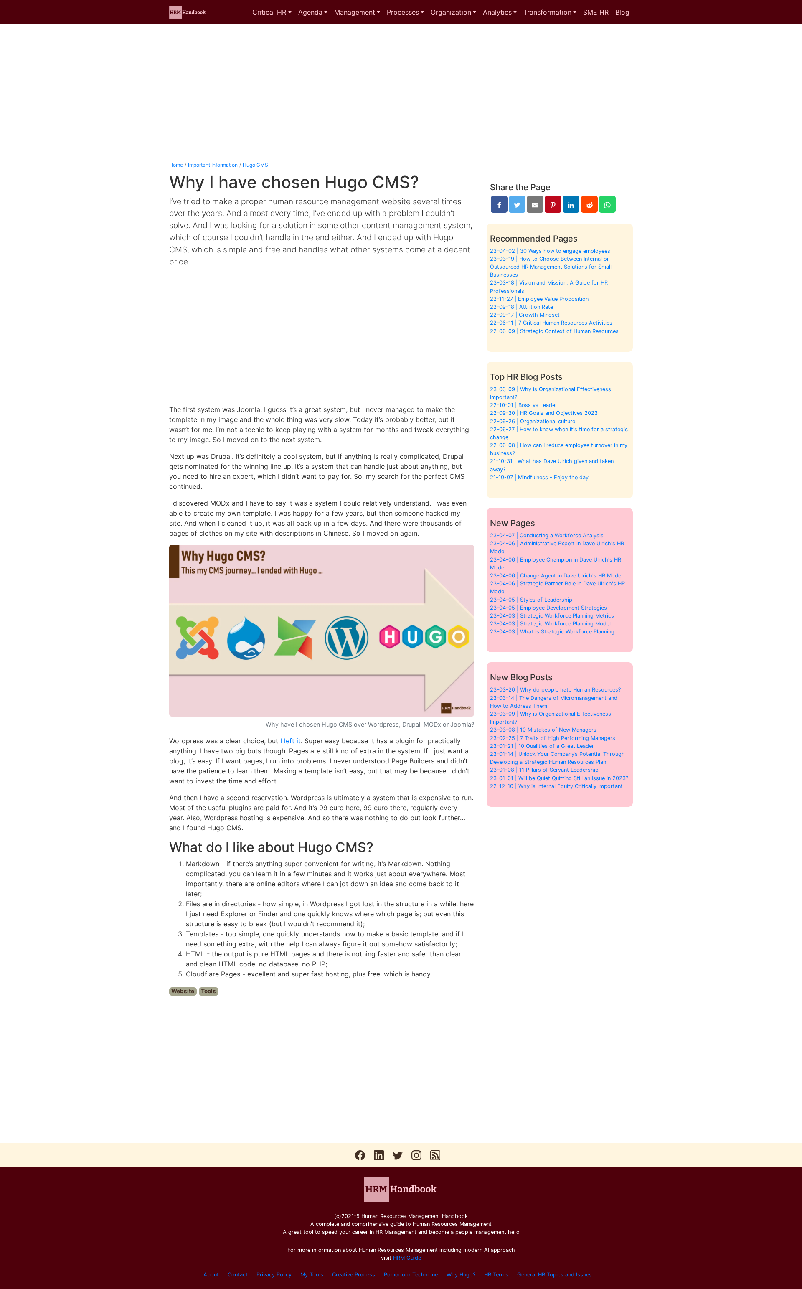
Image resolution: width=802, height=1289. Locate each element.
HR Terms (496, 1274)
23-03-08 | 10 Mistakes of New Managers (543, 730)
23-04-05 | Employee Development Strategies (548, 608)
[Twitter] (517, 204)
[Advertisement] (401, 92)
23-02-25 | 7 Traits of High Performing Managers (552, 738)
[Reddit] (589, 204)
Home (176, 165)
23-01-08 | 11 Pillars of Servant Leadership (544, 770)
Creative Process (353, 1274)
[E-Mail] (535, 204)
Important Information (213, 165)
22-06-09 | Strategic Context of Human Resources (554, 331)
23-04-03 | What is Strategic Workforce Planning (552, 631)
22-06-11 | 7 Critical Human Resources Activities (551, 323)
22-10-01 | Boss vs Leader (523, 405)
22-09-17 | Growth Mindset (525, 315)
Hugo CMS (255, 165)
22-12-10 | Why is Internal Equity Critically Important (556, 786)
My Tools (311, 1274)
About (211, 1274)
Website (182, 991)
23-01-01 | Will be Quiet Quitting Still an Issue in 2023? (559, 778)
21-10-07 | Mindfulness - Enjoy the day (539, 477)
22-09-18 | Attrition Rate (521, 307)
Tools (208, 991)
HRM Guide (407, 1258)
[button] (271, 12)
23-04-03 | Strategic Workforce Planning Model (550, 623)
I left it (290, 741)
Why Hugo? (461, 1274)
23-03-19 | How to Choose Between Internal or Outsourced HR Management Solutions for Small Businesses (551, 267)
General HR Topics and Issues (554, 1274)
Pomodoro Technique (411, 1274)
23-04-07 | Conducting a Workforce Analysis (547, 535)
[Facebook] (499, 204)
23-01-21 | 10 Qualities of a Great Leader (542, 746)
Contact (238, 1274)
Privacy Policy (274, 1274)
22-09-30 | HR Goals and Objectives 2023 (544, 413)
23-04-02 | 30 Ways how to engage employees (550, 251)
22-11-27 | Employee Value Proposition (539, 299)
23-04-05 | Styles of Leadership (531, 600)
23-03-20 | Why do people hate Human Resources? (555, 689)
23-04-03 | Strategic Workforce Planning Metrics (552, 616)
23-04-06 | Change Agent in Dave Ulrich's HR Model (556, 575)
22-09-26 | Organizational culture (532, 421)
